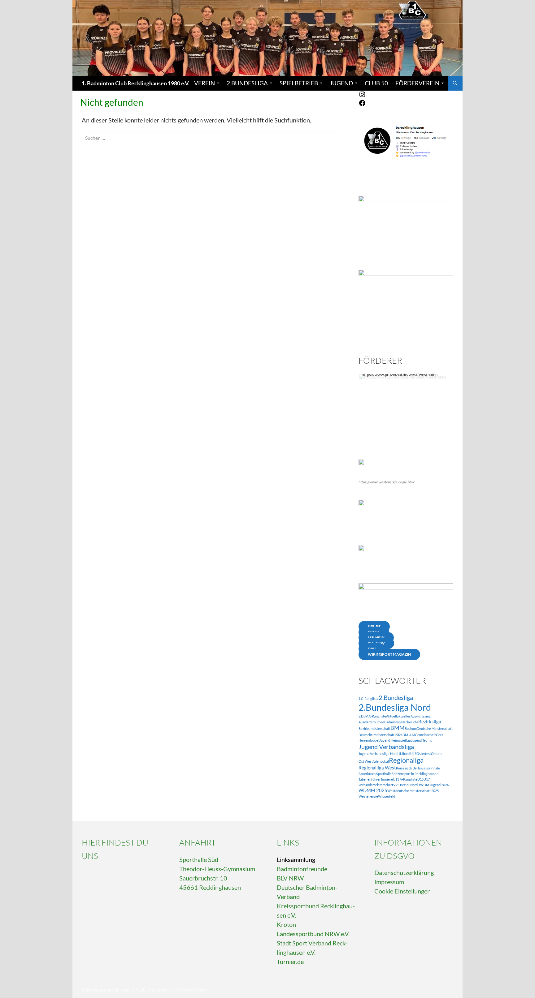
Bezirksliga (429, 721)
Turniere (387, 779)
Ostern (436, 754)
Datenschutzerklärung (404, 872)
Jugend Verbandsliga (386, 746)
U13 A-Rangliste (405, 779)
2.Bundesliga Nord (395, 707)
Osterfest (423, 754)
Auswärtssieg (421, 716)
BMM (397, 728)
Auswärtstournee (371, 722)
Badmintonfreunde (302, 868)
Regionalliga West (377, 767)
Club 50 (376, 83)
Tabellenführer (370, 779)
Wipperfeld (386, 796)
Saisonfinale (431, 768)
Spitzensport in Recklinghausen (415, 774)
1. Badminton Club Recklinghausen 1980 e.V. (135, 83)
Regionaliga (406, 760)
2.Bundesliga (247, 83)
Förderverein (417, 83)
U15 (420, 779)
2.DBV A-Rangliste (372, 716)
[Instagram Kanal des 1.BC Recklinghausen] (362, 96)
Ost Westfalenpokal (374, 761)
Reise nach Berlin (409, 768)
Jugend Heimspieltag (395, 740)
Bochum (411, 728)
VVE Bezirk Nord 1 (406, 785)
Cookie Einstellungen (402, 891)
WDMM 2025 (373, 790)
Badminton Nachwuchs (401, 722)
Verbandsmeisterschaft (376, 785)
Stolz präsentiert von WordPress (170, 989)
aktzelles (404, 716)
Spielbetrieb (299, 83)
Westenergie (368, 796)
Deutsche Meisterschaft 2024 (380, 735)
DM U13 (408, 735)
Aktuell (391, 716)
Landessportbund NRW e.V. (313, 933)
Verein (204, 83)
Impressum (389, 881)
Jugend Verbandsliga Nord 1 (379, 754)
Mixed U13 (408, 754)
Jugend (341, 83)
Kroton (286, 924)
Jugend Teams (421, 740)
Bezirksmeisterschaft (374, 728)
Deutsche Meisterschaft (435, 728)
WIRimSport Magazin (389, 654)
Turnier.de (290, 961)
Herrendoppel (369, 740)
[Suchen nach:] (211, 138)
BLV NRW (290, 878)
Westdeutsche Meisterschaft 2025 (413, 791)
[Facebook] (362, 105)
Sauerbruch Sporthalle (375, 774)
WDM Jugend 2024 (434, 785)
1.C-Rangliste (369, 698)
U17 (427, 779)
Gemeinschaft (425, 735)
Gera (439, 735)
